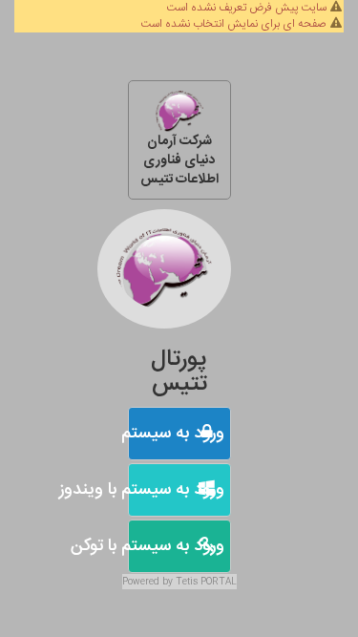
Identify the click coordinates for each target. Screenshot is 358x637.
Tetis (187, 581)
